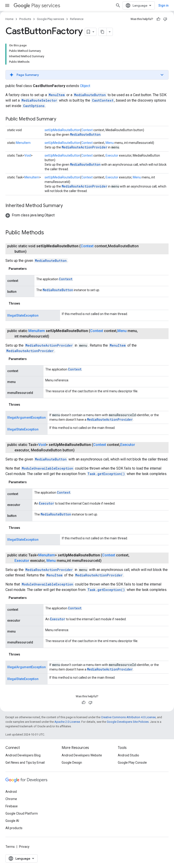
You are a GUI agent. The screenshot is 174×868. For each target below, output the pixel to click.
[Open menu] (7, 5)
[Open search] (118, 5)
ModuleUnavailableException (47, 468)
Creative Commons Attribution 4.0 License (128, 717)
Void (27, 155)
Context (87, 130)
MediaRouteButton (90, 95)
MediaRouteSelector (39, 100)
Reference (76, 19)
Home (9, 19)
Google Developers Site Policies (128, 721)
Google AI (12, 821)
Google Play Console (132, 762)
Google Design (72, 762)
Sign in (163, 5)
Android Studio (128, 755)
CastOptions (33, 106)
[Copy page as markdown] (103, 32)
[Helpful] (158, 19)
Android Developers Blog (23, 755)
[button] (87, 74)
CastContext (103, 100)
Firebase (11, 806)
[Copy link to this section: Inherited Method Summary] (67, 206)
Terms (10, 846)
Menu (110, 143)
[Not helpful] (165, 19)
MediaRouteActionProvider (84, 147)
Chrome (11, 799)
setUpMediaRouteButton (62, 130)
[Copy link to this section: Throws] (24, 303)
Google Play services (50, 19)
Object (85, 86)
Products (25, 19)
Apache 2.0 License (67, 721)
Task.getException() (106, 474)
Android (11, 791)
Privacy (24, 846)
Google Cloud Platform (21, 813)
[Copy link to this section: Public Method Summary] (60, 119)
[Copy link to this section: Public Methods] (48, 233)
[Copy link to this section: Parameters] (31, 268)
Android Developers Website (82, 755)
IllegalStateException (23, 315)
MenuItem (57, 95)
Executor (112, 155)
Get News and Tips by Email (25, 762)
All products (13, 828)
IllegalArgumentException (26, 417)
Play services (45, 6)
